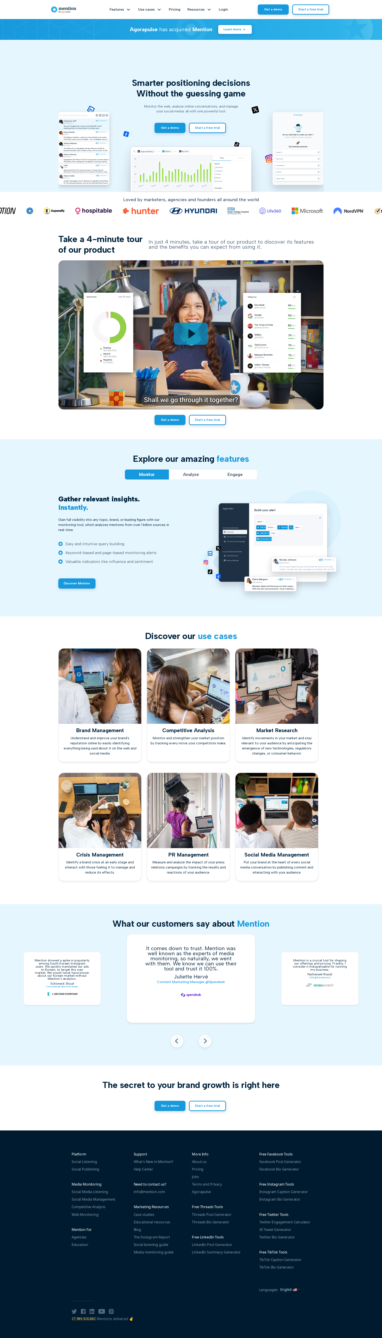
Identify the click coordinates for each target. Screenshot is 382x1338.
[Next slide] (205, 1042)
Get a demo (273, 9)
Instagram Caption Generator (283, 1191)
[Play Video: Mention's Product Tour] (191, 334)
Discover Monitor (77, 583)
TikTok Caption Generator (280, 1259)
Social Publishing (85, 1169)
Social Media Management (93, 1199)
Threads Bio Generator (210, 1222)
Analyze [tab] (191, 474)
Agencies (79, 1237)
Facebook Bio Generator (279, 1169)
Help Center (143, 1169)
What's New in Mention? (153, 1161)
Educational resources (152, 1222)
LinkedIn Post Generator (212, 1244)
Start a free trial (310, 9)
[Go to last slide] (177, 1042)
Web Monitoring (85, 1214)
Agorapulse (201, 1191)
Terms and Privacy (207, 1184)
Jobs (195, 1176)
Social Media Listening (90, 1191)
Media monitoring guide (154, 1252)
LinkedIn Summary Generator (216, 1252)
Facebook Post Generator (280, 1161)
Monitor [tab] (147, 474)
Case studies (144, 1214)
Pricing (174, 9)
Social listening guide (151, 1244)
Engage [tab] (235, 474)
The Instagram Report (152, 1237)
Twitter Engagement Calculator (284, 1222)
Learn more (232, 29)
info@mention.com (149, 1191)
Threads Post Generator (211, 1214)
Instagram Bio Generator (279, 1199)
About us (199, 1161)
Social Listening (84, 1161)
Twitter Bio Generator (277, 1237)
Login (223, 9)
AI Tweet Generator (275, 1229)
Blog (137, 1229)
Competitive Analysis (88, 1206)
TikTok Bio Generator (276, 1267)
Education (80, 1244)
